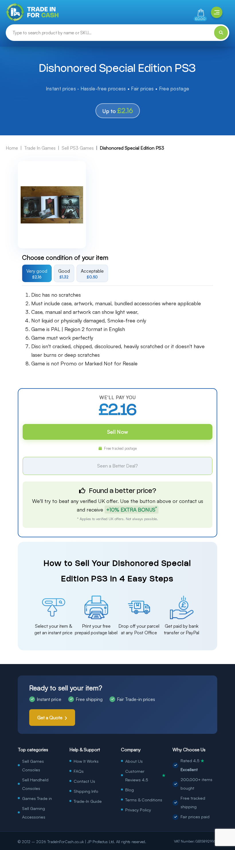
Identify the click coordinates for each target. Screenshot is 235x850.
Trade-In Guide (88, 801)
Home (12, 148)
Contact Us (84, 781)
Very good (36, 273)
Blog (129, 789)
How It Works (86, 761)
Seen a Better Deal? (117, 466)
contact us (191, 501)
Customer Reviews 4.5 (145, 775)
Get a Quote (49, 717)
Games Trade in (37, 798)
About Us (134, 761)
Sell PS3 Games (78, 148)
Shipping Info (86, 791)
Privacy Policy (138, 809)
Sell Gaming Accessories (33, 812)
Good (64, 273)
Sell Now (117, 432)
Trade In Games (40, 148)
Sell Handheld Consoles (35, 784)
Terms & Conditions (143, 799)
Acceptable (92, 273)
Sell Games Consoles (33, 765)
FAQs (79, 771)
